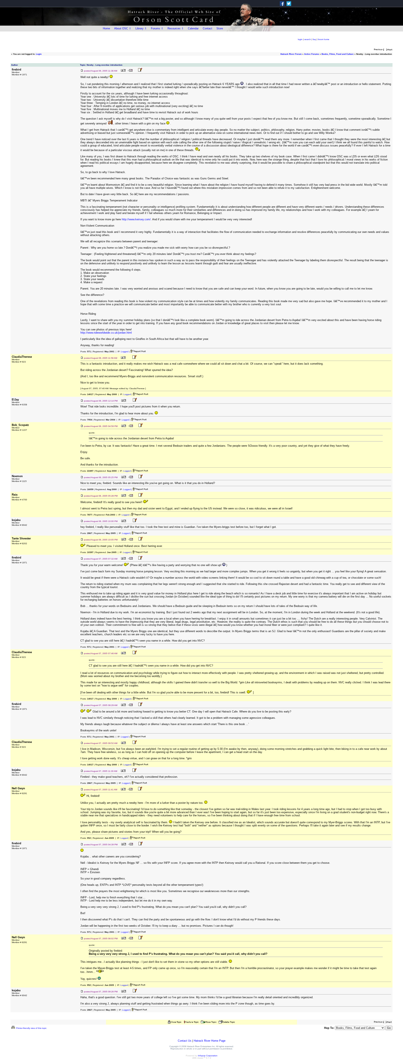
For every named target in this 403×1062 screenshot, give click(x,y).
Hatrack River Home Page (209, 1040)
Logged (124, 351)
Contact (207, 28)
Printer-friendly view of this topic (31, 1028)
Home (106, 28)
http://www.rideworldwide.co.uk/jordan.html (106, 332)
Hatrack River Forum (291, 54)
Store (219, 28)
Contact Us (184, 1040)
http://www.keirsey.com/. (137, 219)
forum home (323, 39)
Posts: (85, 351)
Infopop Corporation (207, 1055)
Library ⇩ (141, 28)
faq (314, 39)
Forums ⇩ (157, 28)
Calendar (193, 28)
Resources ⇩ (175, 28)
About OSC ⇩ (122, 28)
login (300, 39)
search (307, 39)
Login (39, 54)
